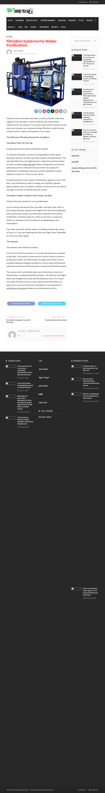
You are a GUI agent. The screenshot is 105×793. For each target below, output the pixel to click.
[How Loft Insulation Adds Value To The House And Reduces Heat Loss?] (76, 683)
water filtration (29, 164)
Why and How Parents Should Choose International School (91, 382)
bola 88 (75, 162)
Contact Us (83, 2)
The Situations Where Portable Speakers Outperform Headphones (89, 117)
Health (11, 27)
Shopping (44, 27)
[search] (95, 20)
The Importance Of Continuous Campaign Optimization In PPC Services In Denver (89, 60)
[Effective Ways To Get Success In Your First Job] (76, 368)
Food (81, 20)
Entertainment (48, 20)
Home (33, 27)
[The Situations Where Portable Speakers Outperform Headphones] (77, 115)
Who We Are (93, 2)
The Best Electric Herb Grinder (56, 320)
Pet (26, 27)
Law (20, 27)
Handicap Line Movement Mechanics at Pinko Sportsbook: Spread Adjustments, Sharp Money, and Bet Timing (89, 97)
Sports (54, 27)
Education (31, 20)
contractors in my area (15, 288)
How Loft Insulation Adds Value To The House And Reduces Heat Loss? (90, 591)
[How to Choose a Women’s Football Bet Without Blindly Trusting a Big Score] (77, 132)
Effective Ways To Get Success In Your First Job (90, 368)
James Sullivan (19, 51)
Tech (63, 27)
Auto (10, 20)
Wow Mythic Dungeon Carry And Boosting (18, 321)
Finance (72, 20)
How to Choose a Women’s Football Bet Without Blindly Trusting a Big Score (90, 134)
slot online (43, 369)
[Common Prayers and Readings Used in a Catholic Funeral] (77, 77)
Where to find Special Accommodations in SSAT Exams (91, 396)
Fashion (62, 20)
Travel (89, 20)
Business (19, 20)
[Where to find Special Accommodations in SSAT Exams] (76, 488)
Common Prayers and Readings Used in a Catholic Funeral (90, 77)
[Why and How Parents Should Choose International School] (76, 381)
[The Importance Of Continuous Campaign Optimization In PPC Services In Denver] (77, 57)
